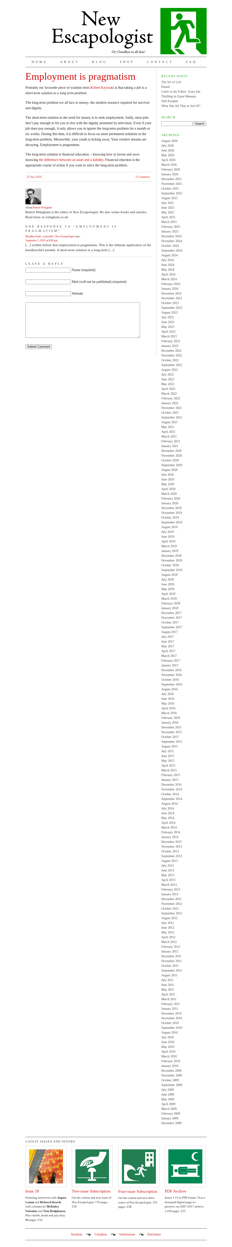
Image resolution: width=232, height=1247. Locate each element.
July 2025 (167, 203)
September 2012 (171, 913)
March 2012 (169, 942)
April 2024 (168, 274)
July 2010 (167, 1037)
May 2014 (167, 818)
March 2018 (169, 598)
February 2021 (170, 441)
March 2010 (169, 1056)
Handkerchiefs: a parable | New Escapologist (49, 236)
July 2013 (167, 865)
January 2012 (169, 951)
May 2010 (167, 1047)
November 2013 (171, 846)
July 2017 (167, 636)
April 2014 (168, 822)
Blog (99, 62)
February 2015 (170, 775)
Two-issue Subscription (91, 1191)
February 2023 (170, 341)
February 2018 (170, 603)
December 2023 (171, 293)
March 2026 (169, 164)
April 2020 (168, 489)
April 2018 (168, 594)
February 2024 (170, 284)
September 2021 (171, 417)
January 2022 (169, 403)
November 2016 (171, 675)
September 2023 (171, 307)
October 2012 (170, 908)
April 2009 (168, 1104)
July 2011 (167, 980)
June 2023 (167, 322)
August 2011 (169, 975)
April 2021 (168, 431)
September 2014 (171, 799)
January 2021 (169, 446)
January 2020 (169, 503)
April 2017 (168, 651)
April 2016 (168, 708)
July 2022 (167, 374)
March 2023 (169, 336)
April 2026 (168, 160)
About (69, 62)
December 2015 (171, 727)
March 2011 (168, 999)
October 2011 (170, 965)
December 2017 (171, 613)
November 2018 (171, 560)
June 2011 (167, 985)
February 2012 (170, 946)
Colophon (100, 1234)
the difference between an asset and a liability (71, 160)
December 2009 (171, 1070)
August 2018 (169, 574)
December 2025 (171, 179)
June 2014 (167, 813)
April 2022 (168, 389)
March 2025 (169, 222)
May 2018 (167, 589)
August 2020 (169, 470)
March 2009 (169, 1109)
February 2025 (170, 226)
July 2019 (167, 532)
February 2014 (170, 832)
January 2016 (169, 722)
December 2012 (171, 899)
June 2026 (167, 150)
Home (40, 62)
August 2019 (169, 527)
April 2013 (168, 880)
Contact (160, 62)
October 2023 (170, 303)
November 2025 (171, 184)
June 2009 (167, 1094)
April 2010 (168, 1051)
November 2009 (171, 1075)
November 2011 (171, 961)
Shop (127, 62)
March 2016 (169, 713)
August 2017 (169, 632)
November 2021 (171, 408)
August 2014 (169, 803)
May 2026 (167, 155)
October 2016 (170, 679)
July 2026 (167, 145)
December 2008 (171, 1123)
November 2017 (171, 617)
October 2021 (170, 412)
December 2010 (171, 1013)
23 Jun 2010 (34, 176)
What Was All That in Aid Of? (180, 106)
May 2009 (167, 1099)
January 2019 (169, 551)
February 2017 (170, 660)
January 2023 (169, 346)
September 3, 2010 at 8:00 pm (41, 240)
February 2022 (170, 398)
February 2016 (170, 718)
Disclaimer (154, 1234)
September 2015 (171, 741)
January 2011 (169, 1008)
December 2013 (171, 842)
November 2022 (171, 355)
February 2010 (170, 1061)
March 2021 (169, 436)
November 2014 (171, 789)
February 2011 (170, 1004)
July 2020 (167, 474)
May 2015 (167, 760)
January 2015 (169, 780)
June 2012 (167, 927)
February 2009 (170, 1113)
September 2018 (171, 570)
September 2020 (171, 465)
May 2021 (167, 427)
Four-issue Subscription (137, 1191)
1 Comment (142, 176)
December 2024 (171, 236)
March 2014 (169, 827)
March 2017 (169, 656)
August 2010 (169, 1032)
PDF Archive (175, 1191)
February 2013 (170, 889)
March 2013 (169, 884)
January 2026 (169, 174)
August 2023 (169, 312)
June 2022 (167, 379)
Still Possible (169, 101)
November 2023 (171, 298)
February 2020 (170, 498)
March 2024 (169, 279)
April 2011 (168, 994)
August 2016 (169, 689)
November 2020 (171, 455)
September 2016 (171, 684)
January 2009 (169, 1118)
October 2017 (170, 622)
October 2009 (170, 1080)
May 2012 (167, 932)
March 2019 (169, 546)
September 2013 (171, 856)
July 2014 (167, 808)
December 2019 (171, 508)
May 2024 (167, 269)
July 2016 (167, 694)
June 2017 (167, 641)
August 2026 (169, 141)
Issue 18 (32, 1191)
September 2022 (171, 365)
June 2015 (167, 756)
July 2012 (167, 923)
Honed (165, 87)
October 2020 (170, 460)
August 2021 (169, 422)
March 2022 (169, 393)
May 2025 (167, 212)
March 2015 (169, 770)
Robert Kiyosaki (102, 87)
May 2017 (167, 646)
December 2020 (171, 451)
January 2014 (169, 837)
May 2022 (167, 384)
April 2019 (168, 541)
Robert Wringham (42, 207)
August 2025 (169, 198)
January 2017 (169, 665)
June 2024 (167, 265)
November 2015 (171, 732)
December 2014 (171, 784)
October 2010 (170, 1023)
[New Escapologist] (129, 31)
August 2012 (169, 918)
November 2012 (171, 904)
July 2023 (167, 317)
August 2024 (169, 255)
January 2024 (169, 288)
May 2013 (167, 875)
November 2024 (171, 241)
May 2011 (167, 989)
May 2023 (167, 327)
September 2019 (171, 522)
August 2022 (169, 369)
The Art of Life (171, 82)
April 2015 (168, 765)
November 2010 (171, 1018)
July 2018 (167, 579)
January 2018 (169, 608)
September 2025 (171, 193)
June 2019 (167, 536)
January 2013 (169, 894)
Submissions (127, 1234)
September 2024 (171, 250)
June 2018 (167, 584)
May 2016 (167, 703)
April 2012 (168, 937)
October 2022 (170, 360)
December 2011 (171, 956)
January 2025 (169, 231)
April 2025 (168, 217)
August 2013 (169, 861)
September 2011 (171, 970)
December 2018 (171, 555)
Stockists (76, 1234)
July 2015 (167, 751)
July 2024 (167, 260)
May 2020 (167, 484)
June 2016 (167, 698)
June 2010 (167, 1042)
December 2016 (171, 670)
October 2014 (170, 794)
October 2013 (170, 851)
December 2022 (171, 350)
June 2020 (167, 479)
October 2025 (170, 188)
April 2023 (168, 331)
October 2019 (170, 517)
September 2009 (171, 1085)
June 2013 (167, 870)
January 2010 (169, 1066)
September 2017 (171, 627)
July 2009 (167, 1089)
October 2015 (170, 737)
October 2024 (170, 245)
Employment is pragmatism (80, 76)
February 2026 (170, 169)
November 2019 (171, 513)
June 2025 (167, 207)
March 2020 (169, 493)
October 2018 (170, 565)
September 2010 (171, 1027)
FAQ (191, 62)
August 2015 (169, 746)
